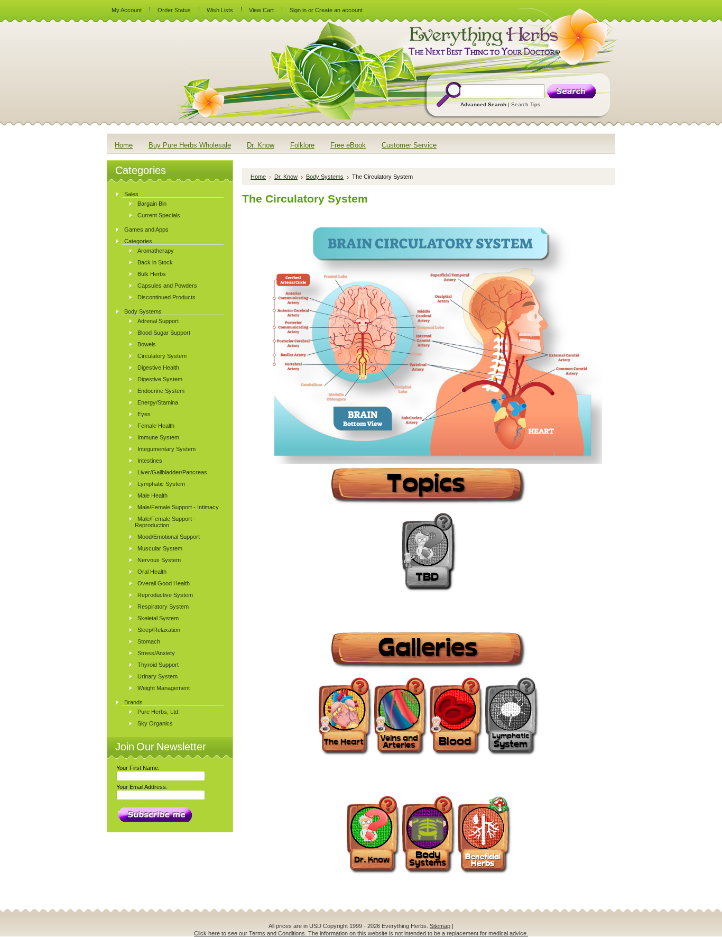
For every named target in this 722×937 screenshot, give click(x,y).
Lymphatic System (161, 484)
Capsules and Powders (167, 285)
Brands (133, 702)
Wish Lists (220, 10)
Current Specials (158, 215)
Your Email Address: (142, 787)
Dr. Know (286, 176)
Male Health (152, 495)
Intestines (149, 460)
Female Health (155, 425)
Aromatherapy (155, 250)
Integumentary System (166, 449)
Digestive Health (158, 367)
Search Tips (525, 104)
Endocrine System (160, 391)
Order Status (174, 10)
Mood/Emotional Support (168, 537)
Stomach (148, 641)
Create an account (339, 10)
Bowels (146, 344)
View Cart (261, 10)
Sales (131, 194)
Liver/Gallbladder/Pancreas (172, 472)
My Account (127, 10)
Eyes (144, 414)
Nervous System (159, 560)
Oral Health (151, 571)
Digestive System (159, 379)
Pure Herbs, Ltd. (158, 712)
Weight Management (163, 688)
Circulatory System (162, 356)
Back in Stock (155, 262)
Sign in (298, 10)
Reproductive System (165, 595)
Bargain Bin (151, 203)
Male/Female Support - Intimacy (178, 507)
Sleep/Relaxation (158, 630)
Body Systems (143, 311)
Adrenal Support (158, 321)
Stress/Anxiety (156, 653)
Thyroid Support (158, 665)
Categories (138, 241)
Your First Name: (138, 768)
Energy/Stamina (157, 402)
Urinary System (157, 676)
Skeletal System (158, 618)
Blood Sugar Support (163, 332)
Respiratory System (163, 606)
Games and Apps (146, 229)
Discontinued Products (166, 297)
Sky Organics (155, 723)
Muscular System (159, 548)
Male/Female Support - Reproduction (165, 522)
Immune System (158, 437)
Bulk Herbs (151, 274)
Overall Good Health (163, 583)
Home (258, 176)
